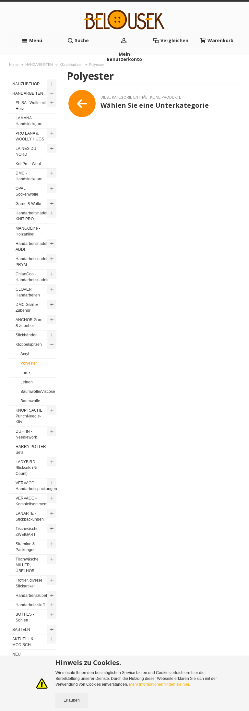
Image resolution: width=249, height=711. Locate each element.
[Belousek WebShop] (124, 20)
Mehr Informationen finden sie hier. (159, 684)
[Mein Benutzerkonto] (124, 40)
